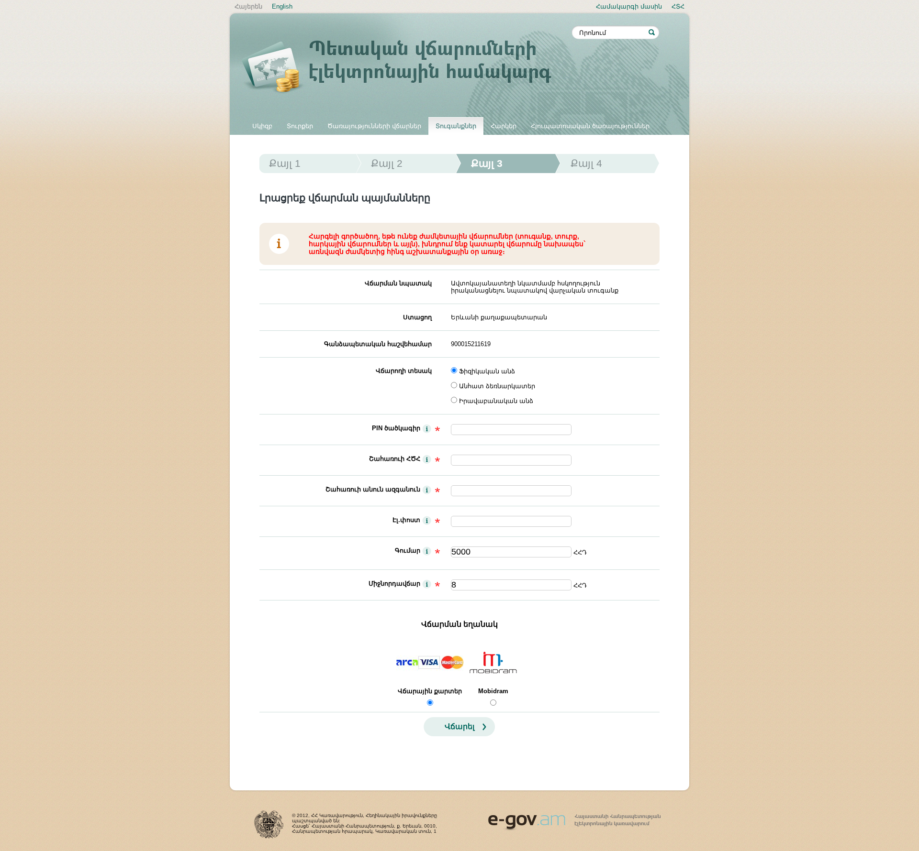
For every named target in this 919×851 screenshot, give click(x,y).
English (282, 6)
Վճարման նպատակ (398, 283)
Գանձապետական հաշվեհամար (378, 344)
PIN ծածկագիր (396, 428)
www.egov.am (574, 818)
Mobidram (493, 691)
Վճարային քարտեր (430, 691)
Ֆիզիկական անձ (487, 371)
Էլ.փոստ (406, 520)
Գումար (407, 550)
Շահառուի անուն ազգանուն (372, 489)
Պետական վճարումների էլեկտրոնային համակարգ (407, 68)
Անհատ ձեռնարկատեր (497, 386)
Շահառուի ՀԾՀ (394, 458)
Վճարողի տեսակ (404, 370)
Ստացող (417, 317)
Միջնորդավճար (394, 583)
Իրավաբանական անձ (496, 400)
